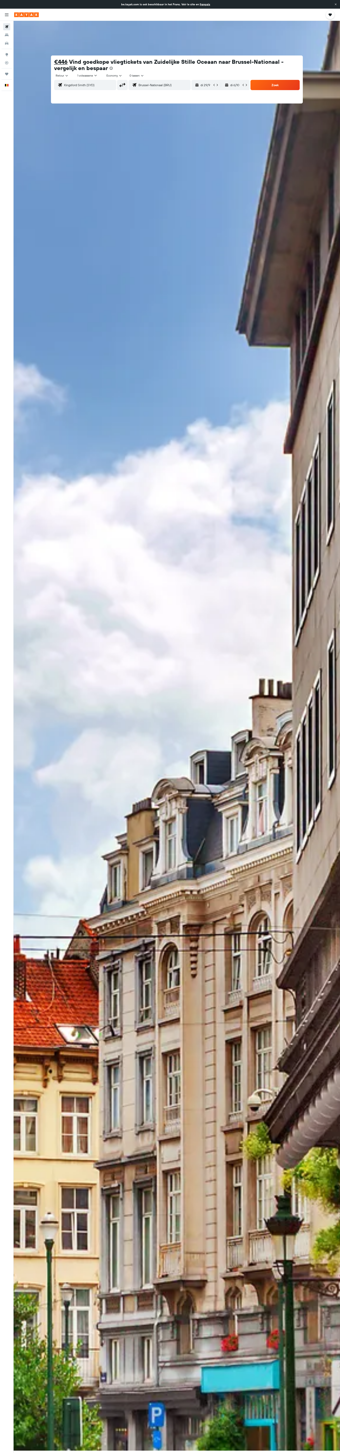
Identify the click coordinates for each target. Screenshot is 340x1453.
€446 (61, 61)
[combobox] (62, 76)
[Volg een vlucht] (7, 63)
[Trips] (7, 74)
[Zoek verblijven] (7, 35)
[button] (335, 4)
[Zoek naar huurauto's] (7, 43)
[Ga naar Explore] (7, 54)
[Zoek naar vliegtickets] (7, 27)
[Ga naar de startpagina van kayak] (26, 14)
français (205, 4)
